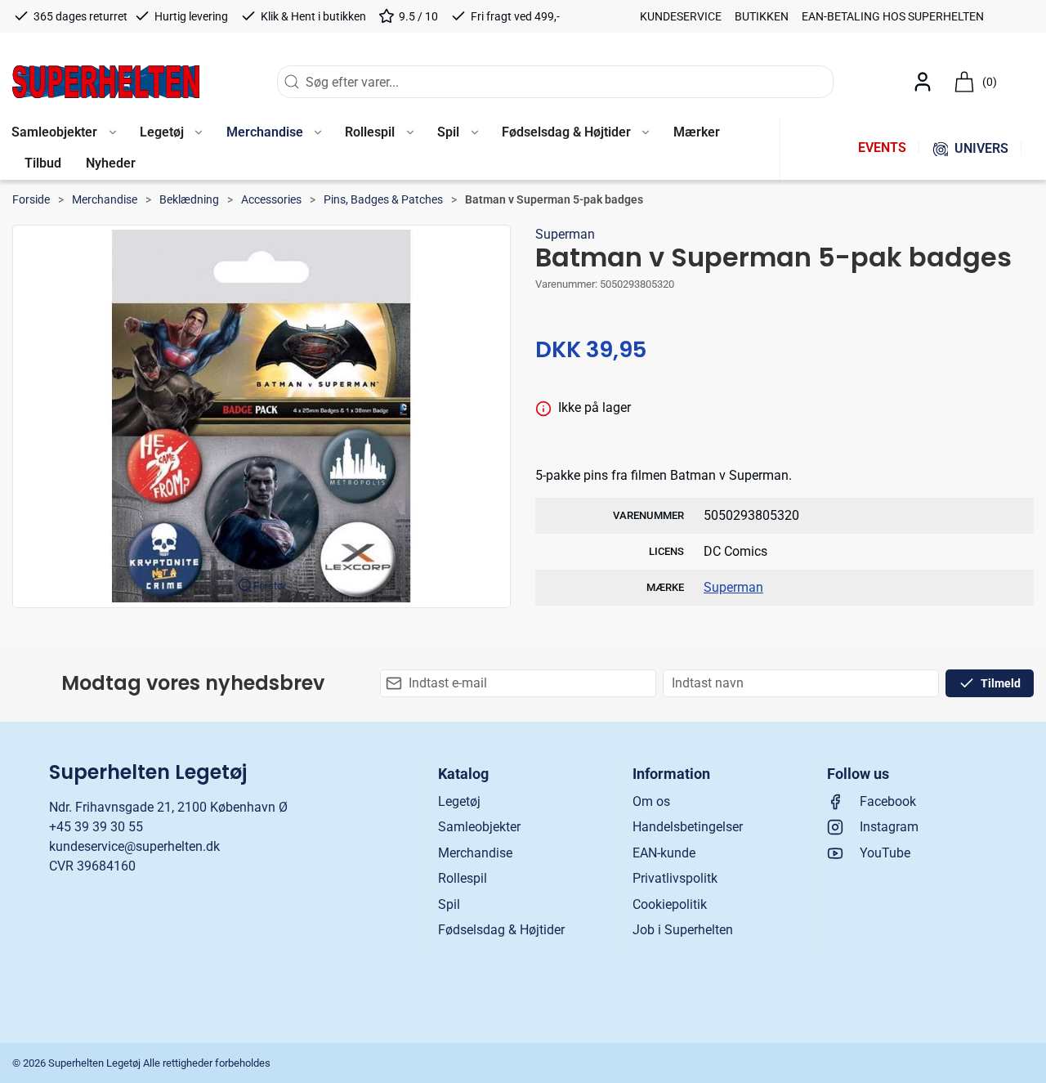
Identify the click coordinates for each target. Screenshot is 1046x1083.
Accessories (271, 199)
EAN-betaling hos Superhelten (893, 16)
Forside (31, 199)
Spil (449, 904)
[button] (170, 133)
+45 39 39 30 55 (96, 827)
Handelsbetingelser (688, 827)
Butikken (762, 16)
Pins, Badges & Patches (383, 199)
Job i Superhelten (683, 930)
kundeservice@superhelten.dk (134, 846)
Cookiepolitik (670, 904)
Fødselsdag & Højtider (501, 930)
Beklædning (189, 199)
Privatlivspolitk (675, 878)
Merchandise (104, 199)
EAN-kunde (664, 853)
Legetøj (459, 801)
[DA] (105, 81)
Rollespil (462, 878)
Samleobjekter (479, 827)
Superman (565, 234)
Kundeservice (681, 16)
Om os (651, 801)
